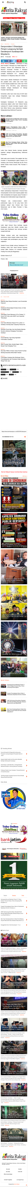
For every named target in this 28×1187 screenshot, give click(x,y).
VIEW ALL (24, 476)
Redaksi (20, 1169)
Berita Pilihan (4, 476)
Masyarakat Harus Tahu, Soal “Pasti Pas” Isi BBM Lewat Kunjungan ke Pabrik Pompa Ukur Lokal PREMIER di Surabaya (13, 283)
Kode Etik (20, 1171)
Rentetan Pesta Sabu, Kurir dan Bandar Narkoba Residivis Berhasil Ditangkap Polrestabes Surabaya (13, 331)
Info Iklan (8, 1171)
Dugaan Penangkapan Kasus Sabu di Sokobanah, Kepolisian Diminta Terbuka (16, 127)
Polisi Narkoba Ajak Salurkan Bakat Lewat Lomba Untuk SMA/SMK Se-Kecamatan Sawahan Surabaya (13, 1092)
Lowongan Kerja (20, 1179)
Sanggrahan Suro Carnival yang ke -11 (12, 654)
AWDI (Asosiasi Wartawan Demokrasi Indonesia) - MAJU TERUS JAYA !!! (12, 943)
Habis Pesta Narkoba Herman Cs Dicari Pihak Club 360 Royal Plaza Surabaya (13, 985)
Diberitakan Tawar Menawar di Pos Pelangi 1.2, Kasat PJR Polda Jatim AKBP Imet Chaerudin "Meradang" (13, 316)
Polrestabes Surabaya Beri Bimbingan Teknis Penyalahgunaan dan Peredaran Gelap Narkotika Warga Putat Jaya (13, 359)
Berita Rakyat (16, 1184)
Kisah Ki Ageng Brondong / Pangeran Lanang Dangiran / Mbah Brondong (13, 1138)
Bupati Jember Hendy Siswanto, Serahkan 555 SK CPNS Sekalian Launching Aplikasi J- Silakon (13, 1027)
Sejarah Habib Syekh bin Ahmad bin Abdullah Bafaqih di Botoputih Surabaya (13, 964)
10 (3, 1133)
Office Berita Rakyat (8, 1174)
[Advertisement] (14, 393)
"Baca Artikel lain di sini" (16, 265)
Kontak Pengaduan (8, 1179)
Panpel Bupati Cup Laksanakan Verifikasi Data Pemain (12, 449)
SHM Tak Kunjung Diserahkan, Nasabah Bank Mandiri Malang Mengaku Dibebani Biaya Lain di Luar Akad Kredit (16, 135)
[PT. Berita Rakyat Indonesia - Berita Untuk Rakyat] (10, 3)
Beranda (8, 1169)
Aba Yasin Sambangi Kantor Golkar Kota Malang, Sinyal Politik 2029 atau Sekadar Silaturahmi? (16, 143)
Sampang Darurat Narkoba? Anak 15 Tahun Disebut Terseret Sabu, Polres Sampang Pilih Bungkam (16, 120)
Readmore (22, 293)
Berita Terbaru (5, 680)
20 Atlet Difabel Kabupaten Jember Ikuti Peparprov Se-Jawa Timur (13, 463)
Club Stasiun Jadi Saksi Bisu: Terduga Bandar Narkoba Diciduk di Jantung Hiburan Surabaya (13, 1006)
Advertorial (13, 274)
